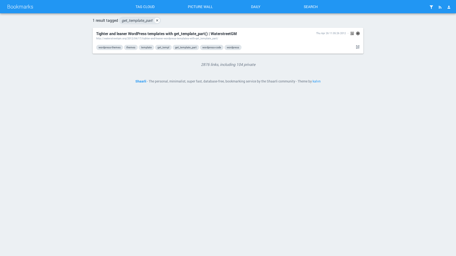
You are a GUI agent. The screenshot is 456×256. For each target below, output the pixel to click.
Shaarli (140, 81)
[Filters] (431, 7)
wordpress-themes (110, 47)
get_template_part (140, 20)
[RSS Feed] (440, 7)
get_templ (163, 47)
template (146, 47)
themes (130, 47)
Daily (255, 6)
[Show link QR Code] (357, 47)
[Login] (448, 7)
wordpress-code (211, 47)
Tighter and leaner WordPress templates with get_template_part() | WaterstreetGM (166, 33)
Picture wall (200, 6)
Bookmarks (20, 6)
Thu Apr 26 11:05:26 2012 (331, 33)
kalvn (317, 81)
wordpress (233, 47)
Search (311, 6)
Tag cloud (145, 6)
